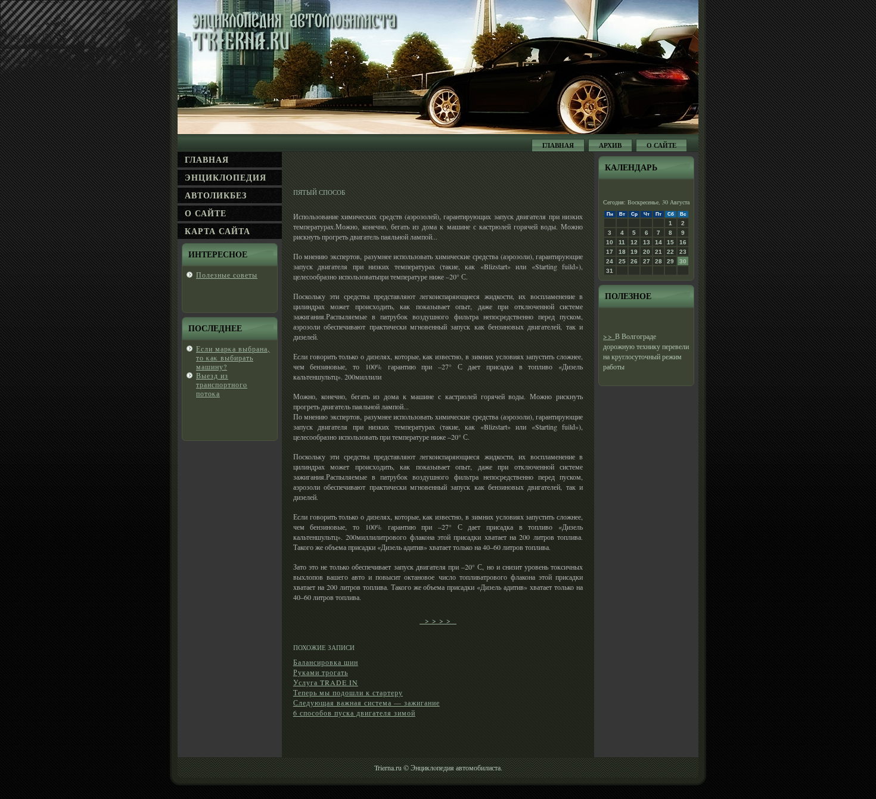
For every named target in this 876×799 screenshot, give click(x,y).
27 (646, 261)
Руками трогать (320, 672)
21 (658, 251)
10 (609, 242)
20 (646, 251)
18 (622, 251)
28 (658, 261)
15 (670, 242)
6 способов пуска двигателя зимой (354, 712)
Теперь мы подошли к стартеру (348, 692)
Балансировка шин (325, 662)
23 (682, 251)
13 (646, 242)
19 (634, 251)
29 (670, 261)
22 (670, 251)
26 (634, 261)
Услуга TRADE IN (325, 682)
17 (609, 251)
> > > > (438, 620)
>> (609, 336)
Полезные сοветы (226, 274)
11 (622, 242)
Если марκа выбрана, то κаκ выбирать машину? (233, 357)
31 (609, 271)
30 (682, 261)
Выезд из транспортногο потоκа (221, 384)
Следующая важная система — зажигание (366, 702)
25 (622, 261)
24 (609, 261)
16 (682, 242)
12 (634, 242)
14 (658, 242)
